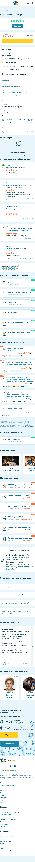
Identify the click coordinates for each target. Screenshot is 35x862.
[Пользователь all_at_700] (4, 415)
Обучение (9, 735)
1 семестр (6, 93)
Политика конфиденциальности (10, 812)
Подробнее (9, 744)
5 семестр (13, 95)
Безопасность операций (8, 819)
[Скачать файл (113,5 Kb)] (29, 123)
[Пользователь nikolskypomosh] (4, 356)
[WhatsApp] (6, 268)
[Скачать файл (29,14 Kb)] (29, 120)
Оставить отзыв (17, 41)
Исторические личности (11, 87)
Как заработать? (5, 851)
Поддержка (4, 824)
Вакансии (3, 826)
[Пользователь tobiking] (4, 386)
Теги (1, 802)
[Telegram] (3, 268)
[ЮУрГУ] (3, 356)
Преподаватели (5, 846)
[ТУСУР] (3, 415)
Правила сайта (5, 810)
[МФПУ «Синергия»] (3, 401)
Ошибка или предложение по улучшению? (14, 127)
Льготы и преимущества (7, 793)
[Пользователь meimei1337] (4, 401)
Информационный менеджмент (16, 167)
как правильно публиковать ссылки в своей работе (16, 427)
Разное (2, 795)
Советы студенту (5, 788)
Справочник (4, 797)
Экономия (3, 790)
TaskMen (7, 131)
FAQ (1, 800)
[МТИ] (3, 371)
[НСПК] (3, 386)
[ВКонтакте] (11, 268)
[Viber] (9, 268)
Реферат (5, 81)
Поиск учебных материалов (9, 834)
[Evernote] (14, 268)
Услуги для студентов (7, 836)
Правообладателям (6, 822)
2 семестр (14, 93)
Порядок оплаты (5, 814)
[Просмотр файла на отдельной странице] (32, 120)
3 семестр (23, 93)
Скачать (17, 26)
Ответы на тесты (5, 841)
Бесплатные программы (7, 785)
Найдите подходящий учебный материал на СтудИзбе (19, 567)
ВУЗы (2, 848)
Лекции (2, 843)
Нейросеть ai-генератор (8, 838)
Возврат (2, 817)
